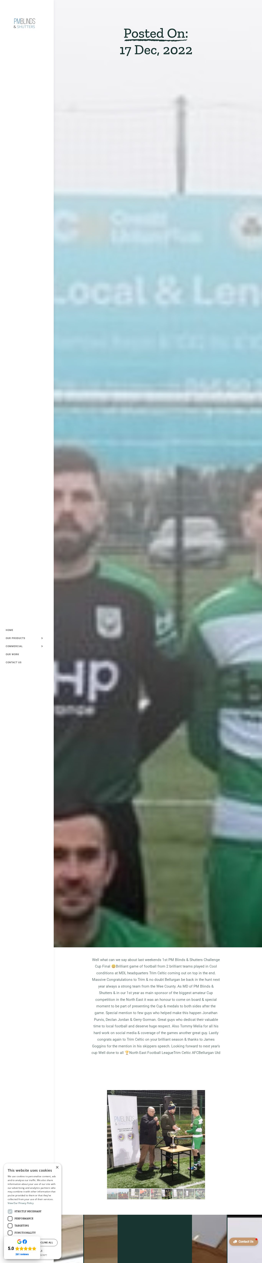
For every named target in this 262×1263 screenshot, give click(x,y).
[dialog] (32, 1211)
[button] (243, 1242)
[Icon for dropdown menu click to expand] (42, 638)
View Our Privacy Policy (21, 1203)
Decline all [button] (45, 1242)
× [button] (57, 1167)
